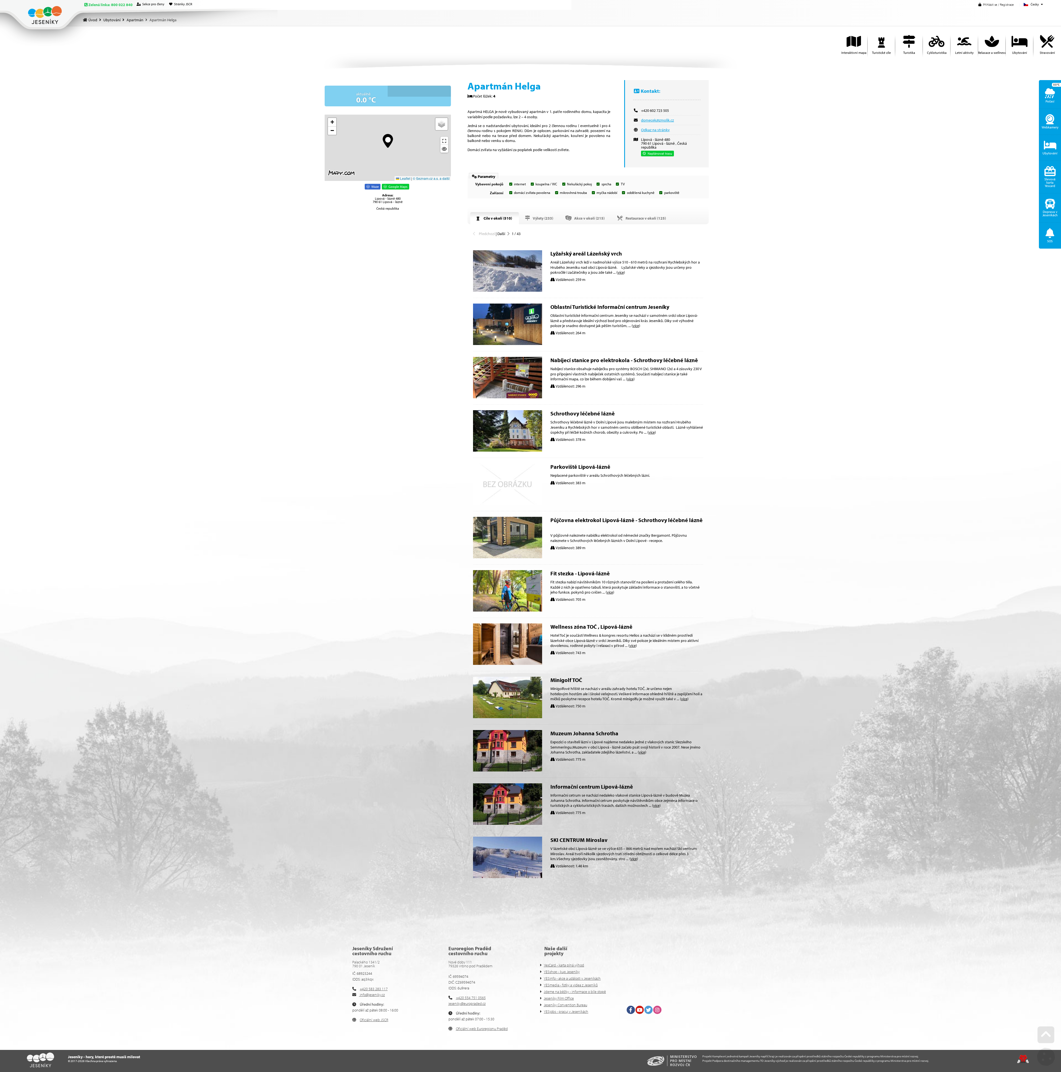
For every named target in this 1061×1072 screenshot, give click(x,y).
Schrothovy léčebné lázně (582, 413)
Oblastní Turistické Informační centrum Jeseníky (609, 306)
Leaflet (404, 178)
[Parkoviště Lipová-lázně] (507, 503)
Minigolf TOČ (566, 679)
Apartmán (135, 20)
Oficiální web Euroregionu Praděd (482, 1028)
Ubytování (111, 20)
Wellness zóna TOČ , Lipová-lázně (591, 626)
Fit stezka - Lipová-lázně (580, 573)
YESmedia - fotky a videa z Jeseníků (571, 985)
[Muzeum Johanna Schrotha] (507, 770)
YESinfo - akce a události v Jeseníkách (572, 978)
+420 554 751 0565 (471, 997)
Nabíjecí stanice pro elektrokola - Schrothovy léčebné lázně (624, 360)
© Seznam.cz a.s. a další (431, 178)
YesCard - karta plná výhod (564, 965)
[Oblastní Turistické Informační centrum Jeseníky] (507, 343)
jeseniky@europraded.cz (467, 1003)
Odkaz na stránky (655, 129)
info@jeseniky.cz (372, 994)
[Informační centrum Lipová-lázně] (507, 823)
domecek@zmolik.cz (657, 120)
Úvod (45, 15)
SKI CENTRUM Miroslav (579, 839)
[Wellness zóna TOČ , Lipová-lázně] (507, 663)
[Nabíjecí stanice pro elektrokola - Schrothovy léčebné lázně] (507, 396)
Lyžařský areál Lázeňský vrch (586, 253)
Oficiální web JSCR (374, 1019)
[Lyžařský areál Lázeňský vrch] (507, 290)
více (621, 272)
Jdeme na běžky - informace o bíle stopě (575, 991)
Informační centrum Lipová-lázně (591, 786)
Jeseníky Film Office (559, 998)
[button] (996, 4)
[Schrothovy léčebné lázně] (507, 450)
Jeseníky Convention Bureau (565, 1004)
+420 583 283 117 (374, 988)
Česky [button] (1035, 4)
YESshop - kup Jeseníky (562, 971)
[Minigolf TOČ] (507, 716)
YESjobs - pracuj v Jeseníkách (566, 1011)
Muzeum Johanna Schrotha (584, 733)
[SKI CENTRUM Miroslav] (507, 876)
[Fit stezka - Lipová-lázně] (507, 610)
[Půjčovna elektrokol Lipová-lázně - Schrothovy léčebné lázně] (507, 556)
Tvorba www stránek (1023, 1059)
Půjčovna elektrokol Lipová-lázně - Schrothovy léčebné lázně (626, 520)
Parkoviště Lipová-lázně (580, 466)
